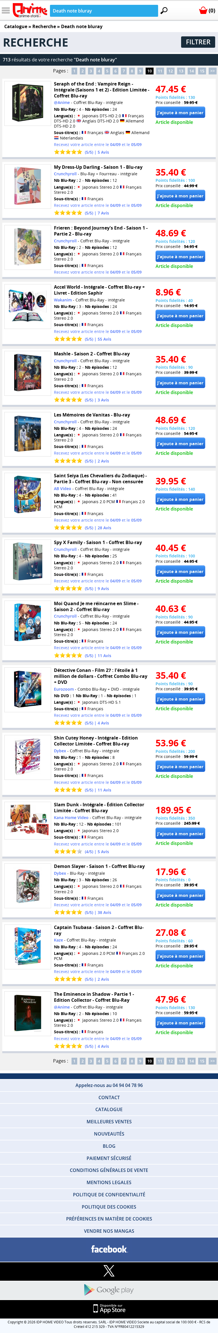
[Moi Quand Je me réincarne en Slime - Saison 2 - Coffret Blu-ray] (28, 623)
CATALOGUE (109, 1109)
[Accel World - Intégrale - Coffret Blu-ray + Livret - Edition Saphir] (28, 306)
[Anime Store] (30, 10)
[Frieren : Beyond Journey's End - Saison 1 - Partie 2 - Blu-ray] (28, 247)
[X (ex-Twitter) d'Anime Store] (109, 1271)
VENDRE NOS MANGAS (109, 1231)
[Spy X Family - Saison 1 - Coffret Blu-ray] (28, 562)
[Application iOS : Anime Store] (109, 1309)
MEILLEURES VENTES (109, 1122)
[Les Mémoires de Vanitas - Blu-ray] (28, 434)
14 (191, 71)
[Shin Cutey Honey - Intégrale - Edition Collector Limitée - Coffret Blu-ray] (28, 757)
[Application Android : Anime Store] (109, 1290)
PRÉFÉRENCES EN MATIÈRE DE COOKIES (109, 1219)
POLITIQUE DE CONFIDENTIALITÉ (109, 1195)
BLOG (109, 1146)
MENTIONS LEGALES (109, 1182)
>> (212, 71)
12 (170, 71)
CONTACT (109, 1097)
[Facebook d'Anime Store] (109, 1249)
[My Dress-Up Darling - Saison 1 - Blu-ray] (28, 186)
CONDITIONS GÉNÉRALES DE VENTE (109, 1170)
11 (160, 71)
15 (202, 71)
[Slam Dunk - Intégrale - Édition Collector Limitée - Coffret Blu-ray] (28, 820)
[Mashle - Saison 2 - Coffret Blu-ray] (28, 373)
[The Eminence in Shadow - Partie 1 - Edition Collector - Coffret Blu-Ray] (28, 1013)
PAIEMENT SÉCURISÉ (109, 1158)
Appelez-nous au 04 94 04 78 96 (109, 1085)
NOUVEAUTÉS (109, 1134)
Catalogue (15, 26)
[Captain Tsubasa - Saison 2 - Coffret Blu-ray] (28, 947)
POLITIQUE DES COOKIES (109, 1207)
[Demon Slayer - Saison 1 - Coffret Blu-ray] (28, 886)
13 (181, 71)
